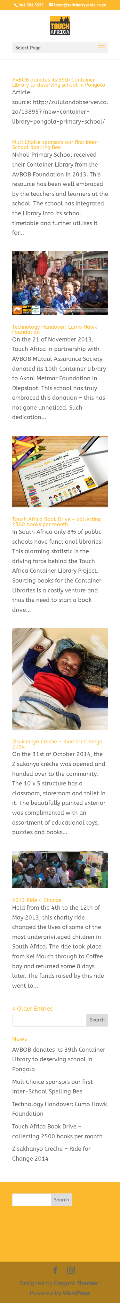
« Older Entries (32, 1008)
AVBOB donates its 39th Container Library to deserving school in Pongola (58, 82)
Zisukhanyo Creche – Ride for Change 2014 (57, 744)
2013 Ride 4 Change (36, 900)
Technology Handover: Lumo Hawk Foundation (54, 329)
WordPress (76, 1293)
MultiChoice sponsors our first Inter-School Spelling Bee (56, 144)
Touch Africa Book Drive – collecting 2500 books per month (56, 521)
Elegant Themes (76, 1283)
